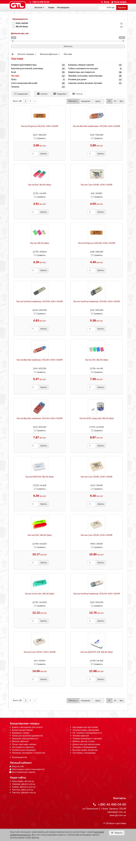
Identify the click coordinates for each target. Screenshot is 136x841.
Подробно (61, 94)
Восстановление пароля (23, 772)
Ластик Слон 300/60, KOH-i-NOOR (96, 477)
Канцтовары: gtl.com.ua (23, 781)
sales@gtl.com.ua (116, 812)
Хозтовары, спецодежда (84, 753)
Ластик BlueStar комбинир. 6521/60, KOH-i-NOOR (40, 360)
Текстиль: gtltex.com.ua (22, 790)
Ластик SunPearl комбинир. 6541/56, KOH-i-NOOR (39, 301)
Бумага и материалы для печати (27, 727)
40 (115, 101)
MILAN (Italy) (69, 26)
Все (121, 101)
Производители (19, 757)
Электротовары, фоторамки (85, 730)
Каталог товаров (26, 54)
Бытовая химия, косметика (85, 750)
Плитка (79, 94)
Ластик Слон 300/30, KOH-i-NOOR (96, 535)
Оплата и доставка (116, 823)
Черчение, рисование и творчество (28, 753)
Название (85, 101)
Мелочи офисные (49, 54)
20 (109, 101)
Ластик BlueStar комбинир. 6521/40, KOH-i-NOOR (40, 418)
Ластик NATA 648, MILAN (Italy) (39, 477)
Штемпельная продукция (24, 750)
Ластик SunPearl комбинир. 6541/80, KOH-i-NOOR (96, 301)
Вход (106, 2)
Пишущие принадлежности (25, 738)
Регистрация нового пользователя (28, 769)
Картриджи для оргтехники (85, 727)
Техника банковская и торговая (87, 738)
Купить (43, 154)
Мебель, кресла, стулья (83, 741)
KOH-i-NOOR (69, 23)
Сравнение (22, 94)
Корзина (122, 7)
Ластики (68, 54)
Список (43, 94)
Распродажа (63, 7)
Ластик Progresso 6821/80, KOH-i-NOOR (96, 243)
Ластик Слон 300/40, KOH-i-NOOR (40, 652)
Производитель (20, 19)
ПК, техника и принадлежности (87, 733)
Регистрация (120, 2)
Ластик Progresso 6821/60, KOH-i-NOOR (39, 126)
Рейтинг (72, 101)
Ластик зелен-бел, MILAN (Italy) (39, 594)
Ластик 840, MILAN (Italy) (39, 185)
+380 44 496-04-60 (40, 2)
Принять (118, 833)
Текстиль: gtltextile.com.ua (24, 792)
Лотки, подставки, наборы (24, 744)
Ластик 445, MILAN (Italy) (96, 360)
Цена (97, 101)
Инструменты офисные (23, 747)
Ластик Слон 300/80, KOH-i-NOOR (96, 185)
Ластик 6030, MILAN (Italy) (40, 535)
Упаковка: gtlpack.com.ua (23, 784)
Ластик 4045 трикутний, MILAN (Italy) (96, 418)
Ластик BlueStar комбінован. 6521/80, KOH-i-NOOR (96, 126)
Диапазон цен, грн (20, 33)
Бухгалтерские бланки (22, 730)
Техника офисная (80, 736)
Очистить (68, 46)
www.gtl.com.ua (118, 815)
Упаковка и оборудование (84, 747)
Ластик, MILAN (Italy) (39, 243)
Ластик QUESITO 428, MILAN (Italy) (96, 652)
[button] (35, 54)
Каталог (38, 7)
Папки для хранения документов (27, 736)
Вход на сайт (18, 766)
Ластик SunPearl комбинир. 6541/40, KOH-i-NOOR (96, 594)
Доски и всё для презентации (86, 744)
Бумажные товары (20, 733)
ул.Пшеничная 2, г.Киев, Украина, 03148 (104, 808)
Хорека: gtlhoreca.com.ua (23, 787)
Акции (51, 7)
